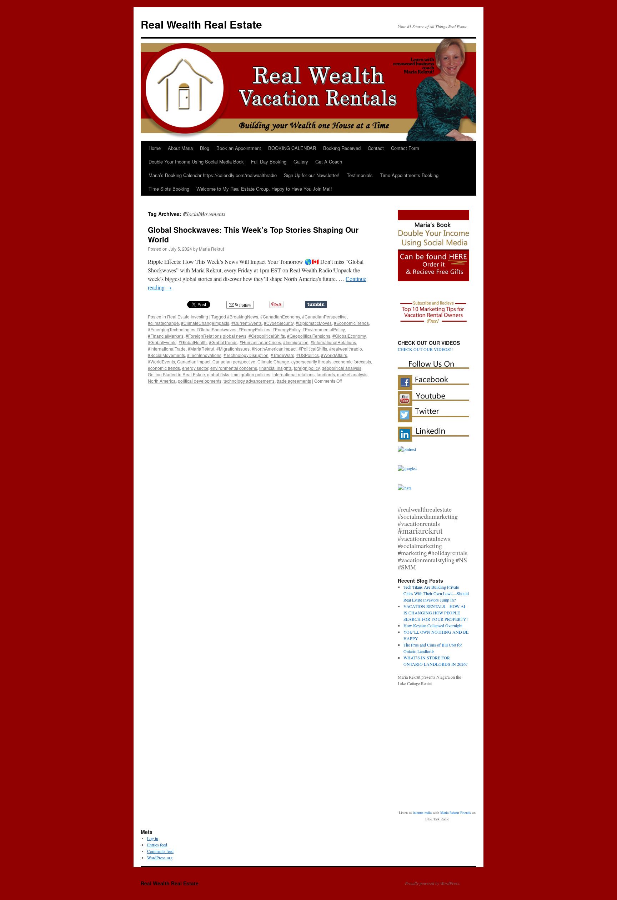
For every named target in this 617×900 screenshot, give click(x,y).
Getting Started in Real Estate (176, 374)
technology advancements (249, 381)
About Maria (180, 148)
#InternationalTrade (167, 349)
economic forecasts (352, 361)
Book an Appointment (238, 148)
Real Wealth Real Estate (201, 24)
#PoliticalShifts (313, 349)
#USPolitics (307, 355)
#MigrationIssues (233, 349)
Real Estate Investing (187, 316)
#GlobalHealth (193, 342)
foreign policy (307, 368)
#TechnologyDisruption (246, 355)
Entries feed (157, 845)
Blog (204, 148)
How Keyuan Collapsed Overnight (432, 625)
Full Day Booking (268, 161)
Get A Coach (328, 161)
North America (162, 381)
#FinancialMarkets (166, 336)
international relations (293, 374)
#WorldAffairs (334, 355)
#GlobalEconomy (349, 336)
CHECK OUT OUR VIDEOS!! (425, 349)
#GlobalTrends (223, 342)
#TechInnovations (204, 355)
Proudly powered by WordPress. (432, 883)
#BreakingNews (242, 316)
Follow (244, 305)
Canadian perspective (233, 361)
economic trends (164, 368)
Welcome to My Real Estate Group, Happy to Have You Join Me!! (264, 188)
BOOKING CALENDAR (292, 148)
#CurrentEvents (246, 323)
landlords (326, 374)
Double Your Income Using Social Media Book (196, 161)
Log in (152, 838)
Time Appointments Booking (409, 175)
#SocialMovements (166, 355)
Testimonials (360, 175)
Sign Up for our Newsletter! (312, 175)
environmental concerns (233, 368)
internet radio (422, 812)
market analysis (352, 374)
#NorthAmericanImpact (274, 349)
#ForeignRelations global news (216, 336)
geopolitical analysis (341, 368)
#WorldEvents (161, 361)
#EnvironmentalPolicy (323, 329)
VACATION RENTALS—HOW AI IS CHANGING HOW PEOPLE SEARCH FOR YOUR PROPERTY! (435, 612)
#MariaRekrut (201, 349)
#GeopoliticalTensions (308, 336)
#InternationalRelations (333, 342)
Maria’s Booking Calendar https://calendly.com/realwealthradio (213, 175)
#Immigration (295, 342)
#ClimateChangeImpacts (205, 323)
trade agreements (294, 381)
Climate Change (273, 361)
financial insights (275, 368)
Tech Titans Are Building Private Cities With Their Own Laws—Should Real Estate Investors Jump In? (436, 593)
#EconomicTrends (351, 323)
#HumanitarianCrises (260, 342)
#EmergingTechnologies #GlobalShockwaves (192, 329)
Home (155, 148)
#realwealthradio (345, 349)
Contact (376, 148)
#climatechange (163, 323)
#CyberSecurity (279, 323)
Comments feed (160, 851)
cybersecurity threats (311, 361)
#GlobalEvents (162, 342)
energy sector (195, 368)
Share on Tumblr (316, 304)
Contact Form (405, 148)
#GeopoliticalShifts (267, 336)
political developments (199, 381)
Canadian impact (193, 361)
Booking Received (342, 148)
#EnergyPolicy (286, 329)
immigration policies (250, 374)
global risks (218, 374)
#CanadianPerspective (324, 316)
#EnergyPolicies (254, 329)
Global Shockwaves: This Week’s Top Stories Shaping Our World (253, 234)
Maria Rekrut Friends (455, 812)
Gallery (301, 161)
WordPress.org (159, 857)
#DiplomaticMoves (314, 323)
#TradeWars (282, 355)
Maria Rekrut (211, 249)
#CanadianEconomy (280, 316)
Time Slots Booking (169, 188)
